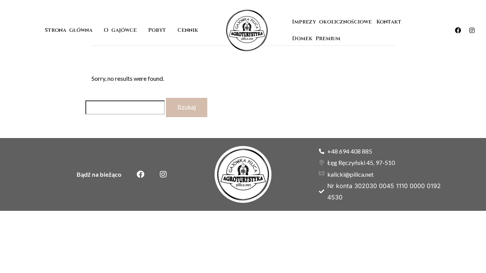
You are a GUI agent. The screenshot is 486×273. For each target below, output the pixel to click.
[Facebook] (458, 30)
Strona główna (68, 30)
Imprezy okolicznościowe (332, 21)
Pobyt (157, 30)
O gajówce (120, 30)
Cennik (187, 30)
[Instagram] (472, 30)
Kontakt (388, 21)
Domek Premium (317, 38)
